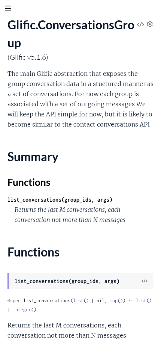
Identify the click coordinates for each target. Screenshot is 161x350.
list (78, 300)
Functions (28, 182)
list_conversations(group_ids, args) (59, 199)
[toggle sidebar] (8, 9)
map (114, 300)
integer (22, 309)
